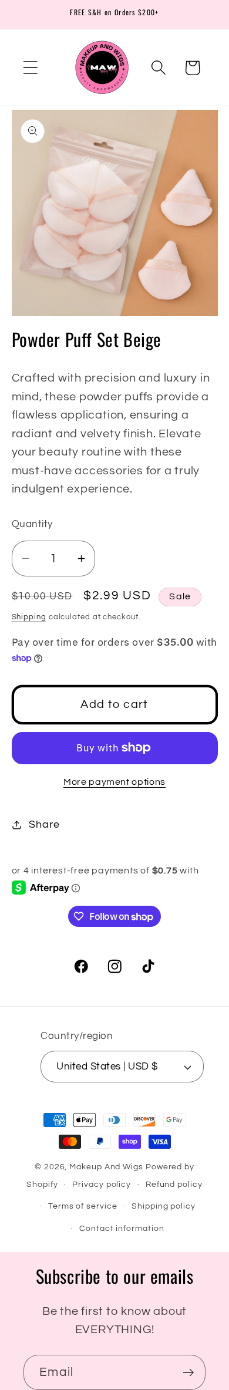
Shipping (29, 617)
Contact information (121, 1228)
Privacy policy (101, 1184)
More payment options (114, 782)
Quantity (32, 524)
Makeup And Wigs (106, 1166)
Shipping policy (164, 1206)
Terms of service (82, 1206)
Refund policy (174, 1184)
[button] (30, 68)
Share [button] (44, 824)
